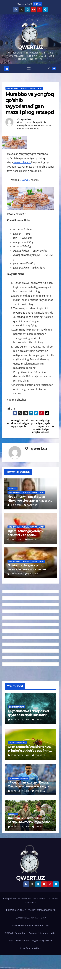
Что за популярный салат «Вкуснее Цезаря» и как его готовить (29, 500)
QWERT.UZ (30, 47)
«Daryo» (25, 180)
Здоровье (13, 814)
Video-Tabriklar (22, 940)
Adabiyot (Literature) (38, 933)
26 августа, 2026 (20, 719)
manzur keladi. (22, 162)
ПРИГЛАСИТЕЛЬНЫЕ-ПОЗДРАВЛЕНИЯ (30, 925)
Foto (11, 940)
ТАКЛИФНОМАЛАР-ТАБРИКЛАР (30, 917)
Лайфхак (12, 488)
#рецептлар (23, 128)
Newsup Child (44, 898)
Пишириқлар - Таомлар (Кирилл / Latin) (24, 88)
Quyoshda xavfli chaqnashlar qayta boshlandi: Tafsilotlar (28, 713)
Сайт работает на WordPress (17, 898)
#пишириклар (45, 125)
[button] (49, 68)
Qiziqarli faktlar (16, 707)
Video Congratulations (30, 948)
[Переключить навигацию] (28, 68)
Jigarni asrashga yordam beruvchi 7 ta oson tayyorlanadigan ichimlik (25, 535)
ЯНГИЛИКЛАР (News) (15, 910)
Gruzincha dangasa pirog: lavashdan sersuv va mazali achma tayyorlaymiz (27, 569)
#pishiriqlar (41, 122)
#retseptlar (22, 125)
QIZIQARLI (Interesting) (15, 933)
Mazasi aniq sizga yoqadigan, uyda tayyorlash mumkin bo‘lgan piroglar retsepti (40, 426)
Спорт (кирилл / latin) (18, 778)
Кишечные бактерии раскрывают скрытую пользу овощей (30, 822)
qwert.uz (26, 119)
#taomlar (32, 125)
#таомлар (34, 128)
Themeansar (30, 902)
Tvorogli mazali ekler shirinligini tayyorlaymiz (20, 423)
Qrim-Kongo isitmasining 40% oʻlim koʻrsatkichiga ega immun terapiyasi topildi (30, 750)
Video (53, 933)
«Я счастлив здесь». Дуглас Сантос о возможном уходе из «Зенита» (28, 786)
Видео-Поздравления (42, 940)
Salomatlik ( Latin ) (17, 742)
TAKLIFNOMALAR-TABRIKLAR (42, 910)
